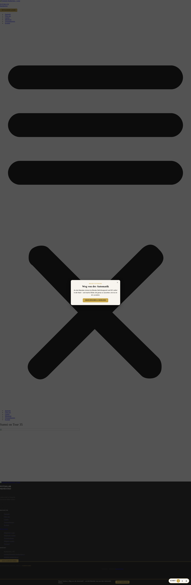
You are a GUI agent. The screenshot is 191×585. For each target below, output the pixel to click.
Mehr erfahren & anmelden (95, 300)
